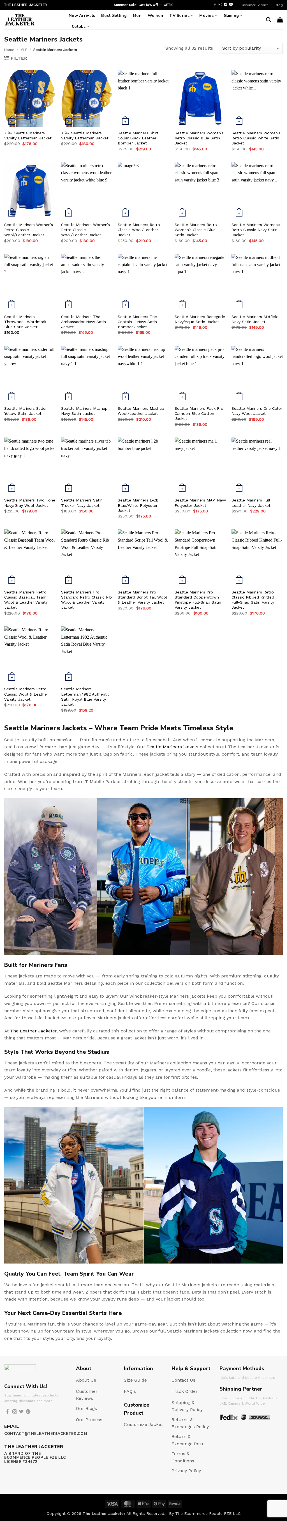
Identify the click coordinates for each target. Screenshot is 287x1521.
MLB (23, 50)
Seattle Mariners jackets (172, 746)
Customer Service (254, 5)
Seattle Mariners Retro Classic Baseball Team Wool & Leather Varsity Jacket (26, 600)
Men (137, 15)
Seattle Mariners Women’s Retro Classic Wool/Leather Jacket (28, 229)
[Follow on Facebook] (215, 5)
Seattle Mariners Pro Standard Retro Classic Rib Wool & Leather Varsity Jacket (86, 600)
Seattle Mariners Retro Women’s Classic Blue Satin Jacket (196, 229)
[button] (280, 19)
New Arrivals (82, 15)
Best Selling (113, 15)
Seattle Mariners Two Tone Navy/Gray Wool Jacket (29, 502)
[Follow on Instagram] (220, 5)
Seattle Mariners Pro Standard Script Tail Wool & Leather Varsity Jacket (142, 597)
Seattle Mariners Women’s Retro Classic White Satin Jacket (256, 138)
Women (155, 15)
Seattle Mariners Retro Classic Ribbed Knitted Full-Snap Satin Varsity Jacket (253, 600)
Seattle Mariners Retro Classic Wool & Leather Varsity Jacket (26, 694)
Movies (206, 15)
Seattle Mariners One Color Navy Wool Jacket (257, 411)
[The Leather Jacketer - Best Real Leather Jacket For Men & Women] (32, 19)
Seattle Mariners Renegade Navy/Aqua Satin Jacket (200, 319)
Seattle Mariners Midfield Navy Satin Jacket (255, 319)
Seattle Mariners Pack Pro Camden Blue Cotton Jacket (199, 413)
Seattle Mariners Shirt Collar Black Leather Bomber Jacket (138, 138)
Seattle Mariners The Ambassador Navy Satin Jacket (83, 321)
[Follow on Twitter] (21, 1411)
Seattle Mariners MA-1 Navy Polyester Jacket (200, 502)
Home (9, 50)
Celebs (79, 26)
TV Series (179, 15)
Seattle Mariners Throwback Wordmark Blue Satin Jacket (25, 321)
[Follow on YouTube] (231, 5)
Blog (279, 5)
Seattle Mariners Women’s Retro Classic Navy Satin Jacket (256, 229)
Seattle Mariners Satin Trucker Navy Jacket (82, 502)
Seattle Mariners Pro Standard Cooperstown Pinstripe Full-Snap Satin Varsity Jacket (198, 600)
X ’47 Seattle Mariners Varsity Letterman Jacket (28, 135)
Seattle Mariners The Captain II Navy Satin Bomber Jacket (137, 321)
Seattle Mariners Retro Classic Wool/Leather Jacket (139, 229)
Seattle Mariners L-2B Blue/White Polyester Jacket (138, 505)
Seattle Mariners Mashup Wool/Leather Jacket (141, 411)
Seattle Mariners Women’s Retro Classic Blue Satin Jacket (199, 138)
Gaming (231, 15)
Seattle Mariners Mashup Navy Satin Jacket (84, 411)
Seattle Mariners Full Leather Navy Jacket (251, 502)
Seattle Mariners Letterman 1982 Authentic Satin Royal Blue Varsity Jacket (85, 697)
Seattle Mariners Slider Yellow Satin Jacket (25, 411)
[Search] (268, 20)
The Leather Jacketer (33, 1031)
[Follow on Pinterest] (225, 5)
